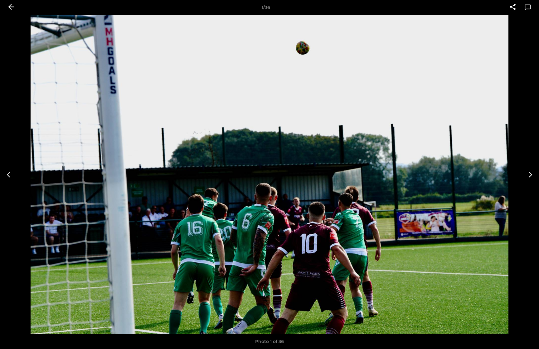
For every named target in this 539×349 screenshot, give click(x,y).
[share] (513, 7)
